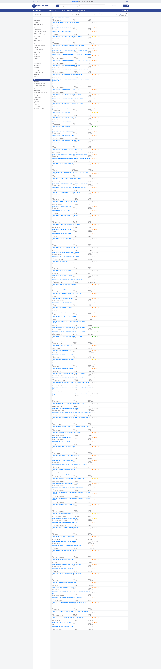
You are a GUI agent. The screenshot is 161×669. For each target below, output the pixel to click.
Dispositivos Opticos (39, 45)
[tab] (126, 1)
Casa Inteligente (38, 24)
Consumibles (37, 33)
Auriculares (37, 20)
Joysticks (36, 58)
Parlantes (36, 81)
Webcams (36, 110)
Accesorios (37, 18)
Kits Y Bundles (38, 60)
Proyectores (37, 90)
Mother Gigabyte (38, 72)
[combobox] (42, 14)
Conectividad (37, 29)
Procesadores (37, 88)
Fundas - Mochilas (38, 49)
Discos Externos (38, 40)
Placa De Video (38, 87)
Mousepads (37, 74)
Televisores (37, 106)
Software (36, 99)
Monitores (36, 67)
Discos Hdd (37, 42)
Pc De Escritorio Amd (39, 83)
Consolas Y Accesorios (40, 31)
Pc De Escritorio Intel (39, 85)
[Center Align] (57, 6)
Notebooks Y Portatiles (40, 78)
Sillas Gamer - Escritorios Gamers (40, 93)
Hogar (35, 54)
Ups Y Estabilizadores (39, 108)
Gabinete (36, 51)
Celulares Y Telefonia (39, 26)
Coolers (36, 38)
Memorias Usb (38, 63)
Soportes (36, 101)
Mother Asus (37, 70)
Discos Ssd (36, 43)
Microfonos (37, 65)
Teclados (36, 104)
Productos (52, 10)
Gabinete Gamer (38, 52)
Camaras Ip (37, 22)
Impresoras (37, 56)
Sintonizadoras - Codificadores (38, 96)
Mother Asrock (38, 69)
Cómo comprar (67, 10)
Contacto (125, 10)
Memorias (36, 61)
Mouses (36, 76)
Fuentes (36, 47)
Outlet (35, 79)
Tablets (36, 103)
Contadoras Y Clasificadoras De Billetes (41, 35)
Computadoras (38, 27)
